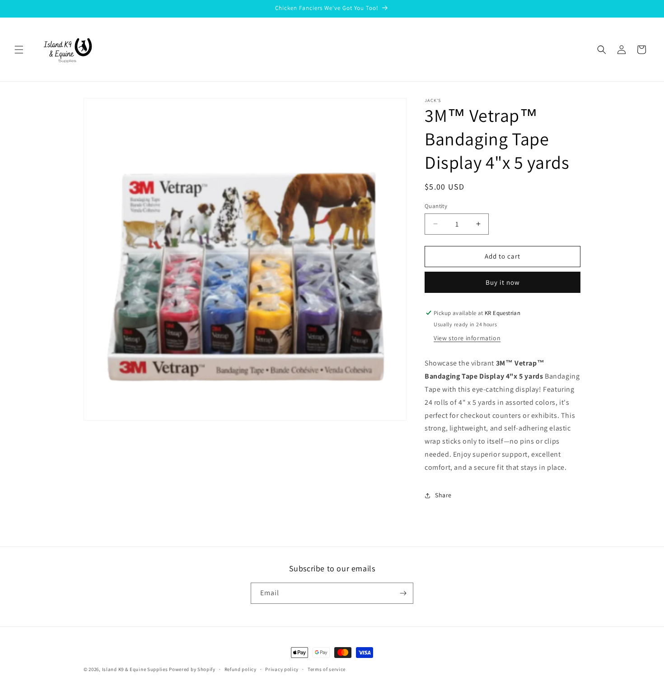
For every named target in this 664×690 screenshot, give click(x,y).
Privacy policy (282, 669)
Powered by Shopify (192, 669)
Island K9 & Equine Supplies (135, 669)
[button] (19, 50)
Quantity (436, 206)
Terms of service (327, 669)
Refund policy (240, 669)
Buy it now (503, 282)
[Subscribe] (403, 593)
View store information (467, 338)
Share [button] (443, 495)
